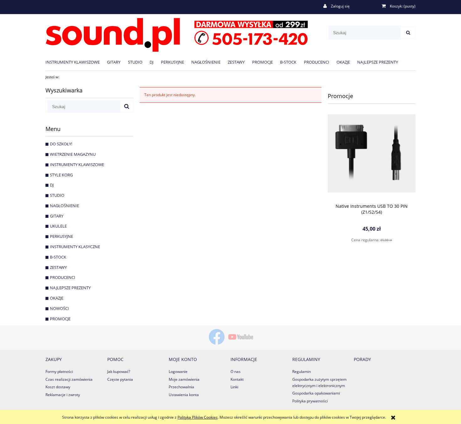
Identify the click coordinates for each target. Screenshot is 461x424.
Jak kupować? (118, 371)
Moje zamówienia (184, 379)
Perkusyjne (61, 236)
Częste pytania (120, 379)
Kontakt (237, 379)
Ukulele (58, 226)
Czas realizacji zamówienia (69, 379)
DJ (52, 185)
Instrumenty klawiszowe (77, 164)
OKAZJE (56, 298)
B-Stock (58, 257)
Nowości (59, 308)
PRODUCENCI (62, 277)
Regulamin (301, 371)
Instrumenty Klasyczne (75, 246)
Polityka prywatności (310, 401)
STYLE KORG (61, 175)
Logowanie (178, 371)
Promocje (60, 319)
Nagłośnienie (64, 205)
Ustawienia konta (184, 394)
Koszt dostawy (57, 387)
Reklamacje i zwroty (62, 394)
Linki (234, 387)
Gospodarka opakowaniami (316, 393)
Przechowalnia (181, 387)
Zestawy (58, 267)
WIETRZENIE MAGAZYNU (73, 154)
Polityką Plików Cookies (198, 417)
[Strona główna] (176, 34)
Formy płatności (59, 371)
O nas (235, 371)
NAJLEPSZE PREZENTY (70, 288)
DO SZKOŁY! (61, 144)
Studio (57, 195)
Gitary (56, 216)
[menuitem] (76, 61)
